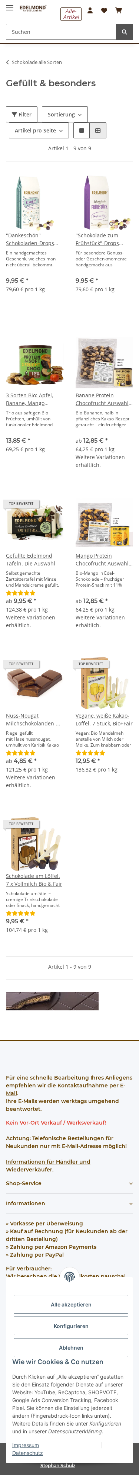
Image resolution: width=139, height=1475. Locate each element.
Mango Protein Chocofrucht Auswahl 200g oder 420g (102, 559)
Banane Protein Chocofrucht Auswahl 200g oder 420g (102, 399)
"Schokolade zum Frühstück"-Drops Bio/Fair (97, 239)
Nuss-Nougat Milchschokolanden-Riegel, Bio (31, 719)
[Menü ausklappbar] (9, 4)
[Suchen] (124, 32)
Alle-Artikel (71, 13)
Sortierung (61, 114)
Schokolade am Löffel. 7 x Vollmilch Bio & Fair (34, 879)
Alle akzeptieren (71, 1304)
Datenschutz (27, 1453)
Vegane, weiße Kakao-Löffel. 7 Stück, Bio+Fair (104, 719)
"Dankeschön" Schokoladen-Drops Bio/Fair (30, 239)
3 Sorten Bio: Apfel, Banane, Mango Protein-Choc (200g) (30, 399)
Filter (24, 114)
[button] (90, 10)
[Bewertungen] (21, 592)
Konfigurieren (71, 1326)
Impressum (25, 1445)
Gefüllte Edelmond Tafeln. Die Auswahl (30, 559)
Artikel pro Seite (35, 130)
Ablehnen (71, 1347)
